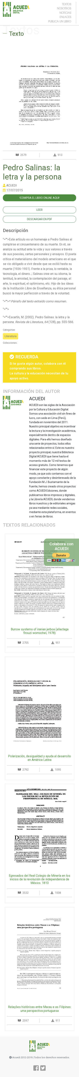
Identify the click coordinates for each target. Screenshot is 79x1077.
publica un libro (59, 21)
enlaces (65, 17)
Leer (39, 209)
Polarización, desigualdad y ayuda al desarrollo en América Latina (39, 758)
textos (66, 4)
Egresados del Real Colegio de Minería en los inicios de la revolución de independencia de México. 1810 (39, 879)
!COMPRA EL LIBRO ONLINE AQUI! (39, 197)
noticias (65, 13)
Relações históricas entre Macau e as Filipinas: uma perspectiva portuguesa (39, 1008)
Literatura (10, 336)
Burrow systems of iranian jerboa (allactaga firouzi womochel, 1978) (39, 631)
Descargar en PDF (39, 219)
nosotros (64, 8)
